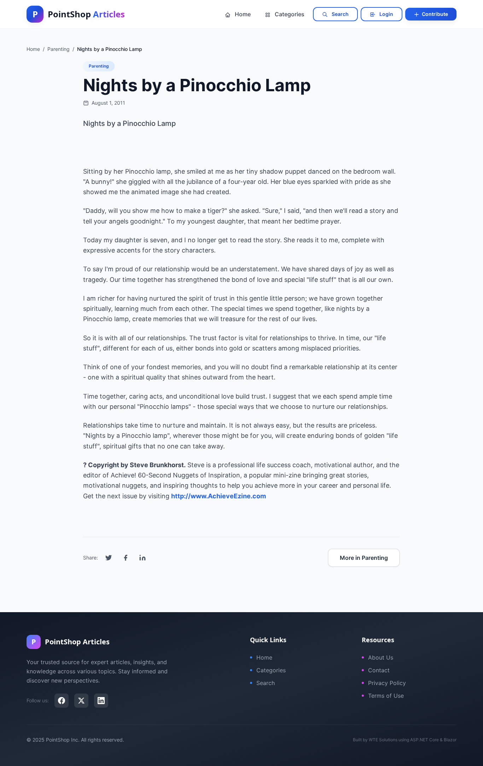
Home (242, 14)
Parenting (99, 66)
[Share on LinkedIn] (142, 557)
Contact (379, 670)
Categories (288, 14)
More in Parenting (364, 557)
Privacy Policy (387, 682)
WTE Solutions (383, 739)
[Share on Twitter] (108, 557)
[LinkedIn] (101, 701)
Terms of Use (386, 695)
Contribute (434, 14)
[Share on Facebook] (125, 557)
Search (340, 14)
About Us (380, 657)
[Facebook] (61, 701)
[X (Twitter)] (81, 701)
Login (385, 14)
